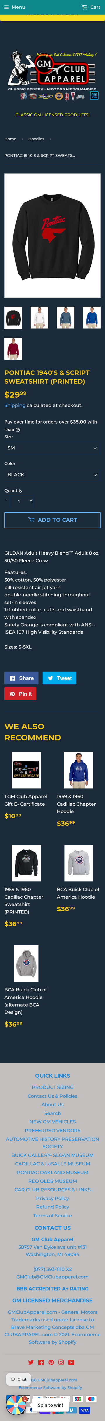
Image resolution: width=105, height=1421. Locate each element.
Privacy (28, 144)
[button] (86, 6)
